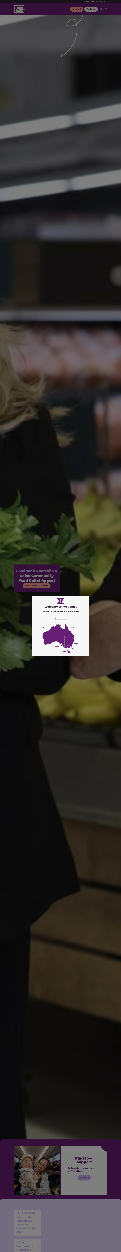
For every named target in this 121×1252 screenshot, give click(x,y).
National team (60, 619)
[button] (68, 651)
